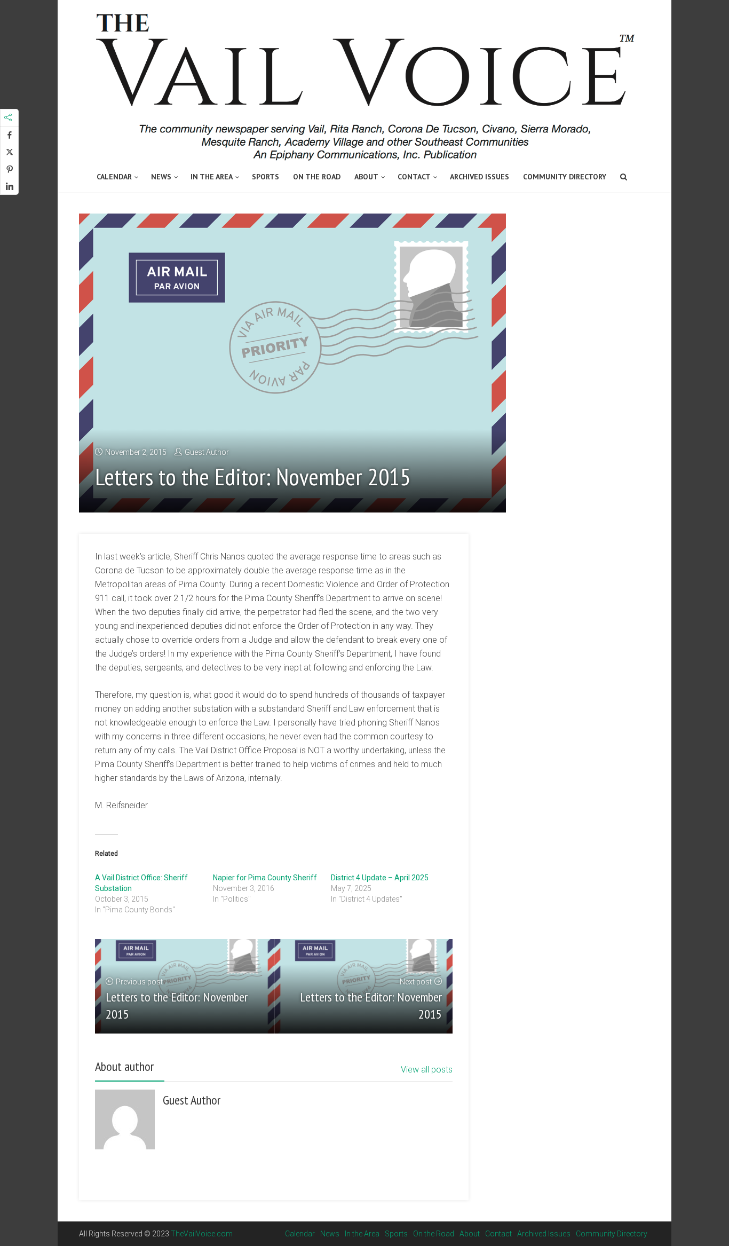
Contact (414, 177)
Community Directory (564, 177)
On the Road (316, 177)
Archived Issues (479, 177)
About (366, 177)
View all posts (427, 1069)
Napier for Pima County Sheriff (265, 877)
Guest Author (207, 452)
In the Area (212, 177)
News (161, 177)
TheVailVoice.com (202, 1233)
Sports (265, 177)
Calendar (114, 177)
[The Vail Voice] (364, 82)
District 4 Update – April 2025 (380, 877)
